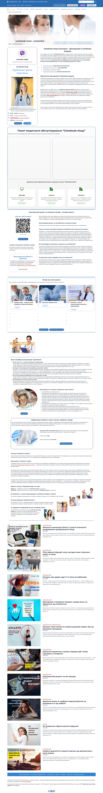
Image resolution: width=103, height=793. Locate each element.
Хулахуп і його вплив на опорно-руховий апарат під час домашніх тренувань (68, 628)
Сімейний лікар (47, 525)
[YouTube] (93, 5)
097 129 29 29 (58, 219)
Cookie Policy (50, 774)
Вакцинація (23, 269)
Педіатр (45, 724)
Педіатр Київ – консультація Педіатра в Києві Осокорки (23, 303)
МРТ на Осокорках (52, 95)
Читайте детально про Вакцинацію (26, 265)
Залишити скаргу (79, 774)
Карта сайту (28, 5)
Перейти (17, 308)
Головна (9, 11)
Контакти (14, 5)
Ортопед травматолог (49, 302)
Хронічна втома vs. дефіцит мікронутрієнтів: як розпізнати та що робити (64, 702)
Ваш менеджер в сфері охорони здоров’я (22, 347)
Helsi (59, 58)
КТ (59, 95)
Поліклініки (35, 160)
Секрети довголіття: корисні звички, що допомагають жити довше (67, 752)
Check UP (32, 9)
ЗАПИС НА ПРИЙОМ (59, 5)
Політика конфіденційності (38, 774)
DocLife (9, 5)
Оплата (22, 5)
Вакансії (63, 774)
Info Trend (92, 780)
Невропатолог (47, 624)
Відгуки (57, 774)
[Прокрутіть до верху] (4, 782)
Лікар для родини (22, 343)
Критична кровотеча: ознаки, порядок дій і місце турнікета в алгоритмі (65, 653)
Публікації (77, 9)
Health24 (64, 58)
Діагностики (35, 162)
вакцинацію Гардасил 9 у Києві (26, 465)
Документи (70, 774)
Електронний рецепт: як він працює (59, 676)
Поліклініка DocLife (16, 11)
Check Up (30, 164)
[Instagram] (90, 5)
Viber (79, 219)
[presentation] (24, 294)
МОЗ (55, 784)
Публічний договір (24, 774)
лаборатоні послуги (33, 168)
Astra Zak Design (26, 781)
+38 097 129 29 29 (72, 5)
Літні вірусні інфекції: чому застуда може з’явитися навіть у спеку (66, 553)
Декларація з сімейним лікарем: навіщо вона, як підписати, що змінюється (65, 603)
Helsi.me (60, 83)
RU (95, 1)
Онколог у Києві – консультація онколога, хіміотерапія (79, 304)
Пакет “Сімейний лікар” (37, 156)
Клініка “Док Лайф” (71, 92)
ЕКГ (64, 95)
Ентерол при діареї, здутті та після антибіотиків (65, 577)
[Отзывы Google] (95, 5)
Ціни (18, 5)
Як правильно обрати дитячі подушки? (61, 726)
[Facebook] (88, 5)
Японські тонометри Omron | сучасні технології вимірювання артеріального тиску (64, 528)
